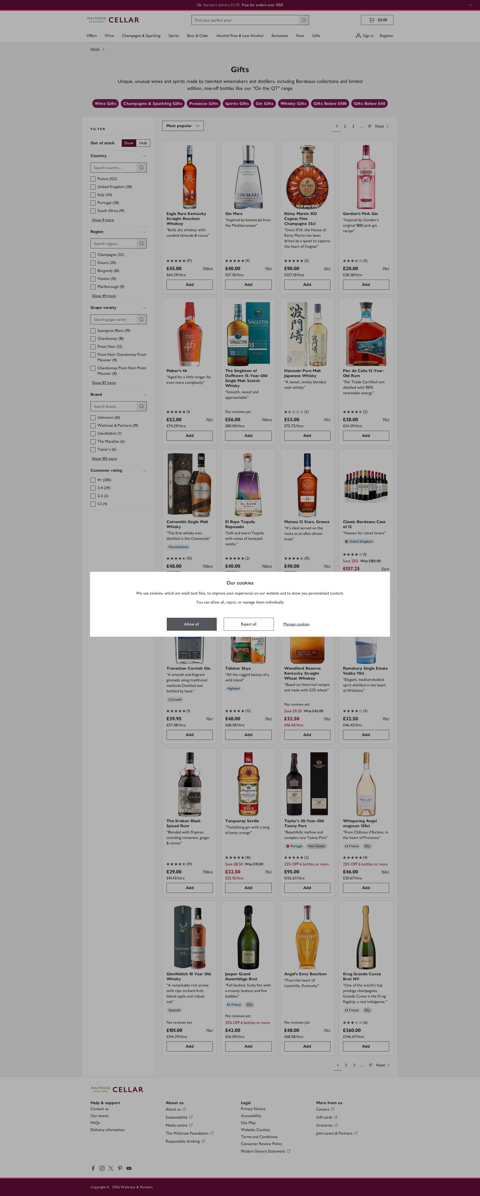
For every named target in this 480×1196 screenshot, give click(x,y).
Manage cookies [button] (296, 624)
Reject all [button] (248, 624)
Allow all (191, 624)
